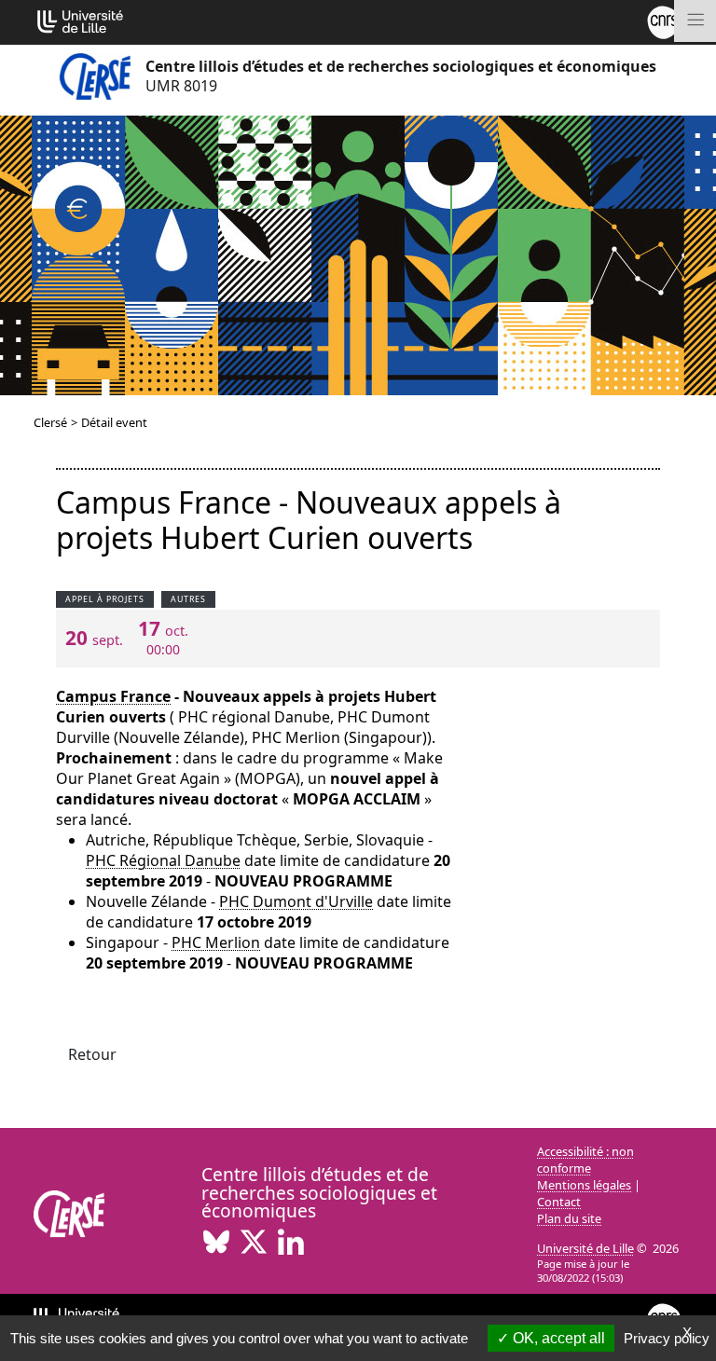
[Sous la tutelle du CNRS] (663, 20)
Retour (92, 1054)
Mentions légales (584, 1184)
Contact (559, 1201)
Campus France (113, 696)
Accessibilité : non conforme (585, 1159)
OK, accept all (557, 1338)
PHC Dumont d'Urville (296, 901)
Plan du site (569, 1218)
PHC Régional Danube (163, 860)
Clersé (50, 422)
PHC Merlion (216, 942)
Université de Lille (585, 1248)
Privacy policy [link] (666, 1338)
